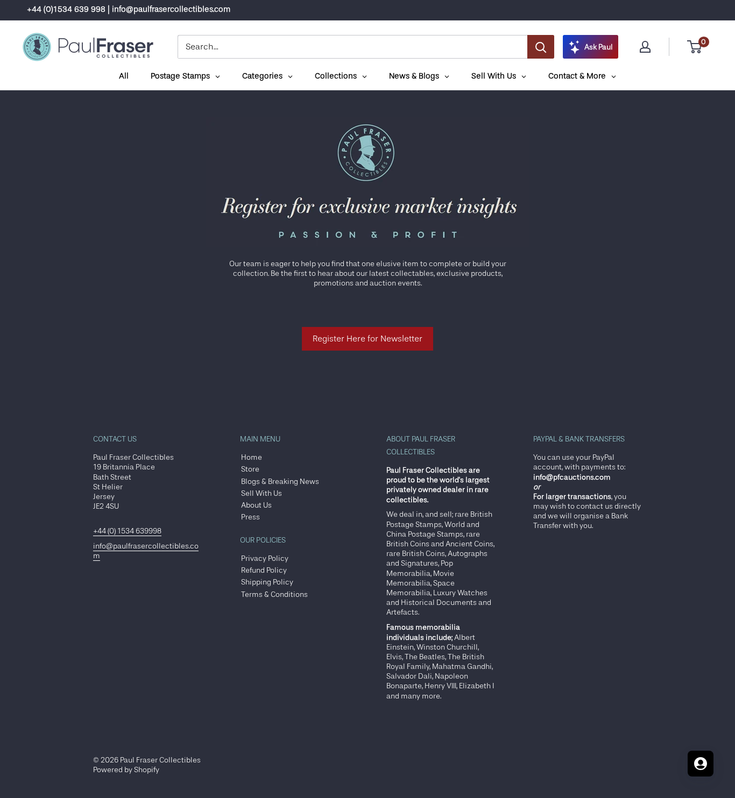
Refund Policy (264, 570)
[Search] (540, 47)
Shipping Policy (267, 582)
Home (251, 457)
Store (250, 469)
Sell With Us (261, 493)
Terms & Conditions (274, 594)
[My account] (645, 47)
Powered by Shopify (126, 769)
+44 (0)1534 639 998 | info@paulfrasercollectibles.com (128, 9)
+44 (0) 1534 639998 (127, 530)
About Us (256, 505)
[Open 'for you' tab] (700, 763)
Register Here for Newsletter (367, 339)
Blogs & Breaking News (280, 481)
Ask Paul (598, 46)
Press (250, 516)
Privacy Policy (264, 558)
